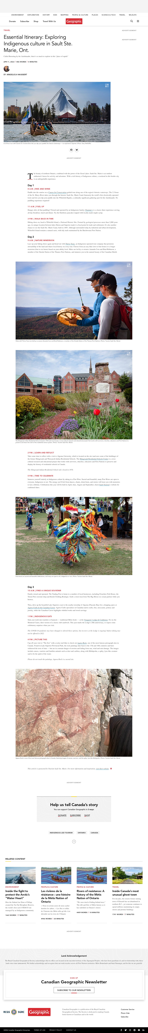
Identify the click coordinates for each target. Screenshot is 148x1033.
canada (94, 833)
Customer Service (127, 1009)
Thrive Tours (70, 244)
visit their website (102, 768)
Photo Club (125, 1013)
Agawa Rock (82, 643)
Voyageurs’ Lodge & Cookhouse (96, 620)
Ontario (82, 833)
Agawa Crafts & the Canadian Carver (41, 607)
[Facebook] (71, 150)
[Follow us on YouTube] (139, 1030)
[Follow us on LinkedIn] (143, 1030)
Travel (122, 15)
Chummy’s (89, 210)
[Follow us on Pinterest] (135, 1030)
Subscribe (24, 21)
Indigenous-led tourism (61, 833)
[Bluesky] (77, 150)
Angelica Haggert (17, 74)
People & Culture (80, 15)
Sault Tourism (104, 484)
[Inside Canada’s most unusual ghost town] (127, 895)
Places (95, 15)
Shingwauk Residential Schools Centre (94, 459)
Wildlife (132, 15)
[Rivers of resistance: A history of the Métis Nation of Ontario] (92, 895)
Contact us (71, 1030)
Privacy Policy (55, 1030)
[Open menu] (138, 21)
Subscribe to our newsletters (74, 990)
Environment (17, 15)
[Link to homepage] (74, 21)
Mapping (65, 15)
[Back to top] (74, 841)
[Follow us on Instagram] (130, 1030)
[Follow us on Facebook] (121, 1030)
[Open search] (131, 21)
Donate (12, 21)
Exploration (33, 15)
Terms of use (39, 1030)
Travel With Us (49, 21)
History (46, 15)
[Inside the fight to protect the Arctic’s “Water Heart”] (20, 895)
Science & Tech (109, 15)
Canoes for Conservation (57, 192)
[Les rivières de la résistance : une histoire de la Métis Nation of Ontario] (56, 895)
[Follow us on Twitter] (126, 1030)
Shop (36, 21)
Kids (55, 15)
